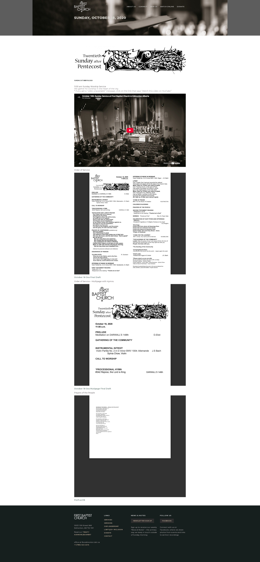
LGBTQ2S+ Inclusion (113, 529)
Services (108, 520)
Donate (107, 533)
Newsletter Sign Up (142, 521)
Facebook (167, 521)
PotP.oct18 (79, 500)
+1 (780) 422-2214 (81, 545)
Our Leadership (111, 526)
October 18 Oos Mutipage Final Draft (92, 389)
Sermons (108, 523)
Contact (108, 536)
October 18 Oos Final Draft (87, 277)
